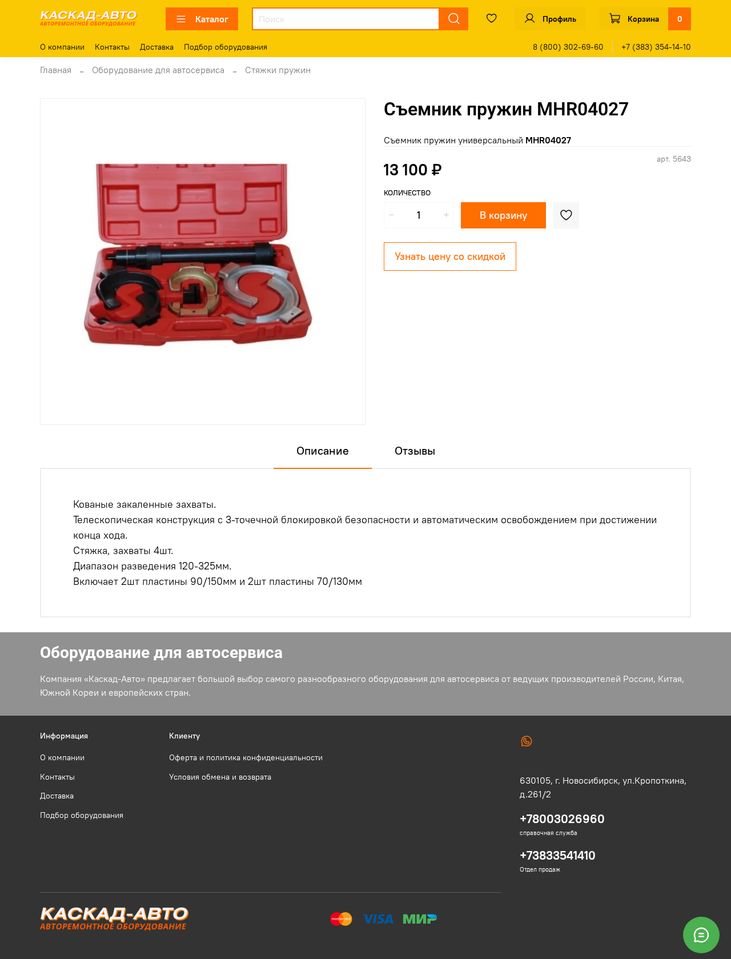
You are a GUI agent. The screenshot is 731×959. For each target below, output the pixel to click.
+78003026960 (562, 818)
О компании (62, 47)
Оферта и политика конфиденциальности (246, 757)
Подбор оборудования (225, 47)
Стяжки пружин (278, 69)
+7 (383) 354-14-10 (656, 47)
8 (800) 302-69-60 (568, 47)
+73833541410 (558, 855)
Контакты (112, 47)
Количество (407, 192)
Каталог (211, 19)
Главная (55, 69)
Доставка (157, 47)
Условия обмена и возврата (220, 777)
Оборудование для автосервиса (158, 69)
